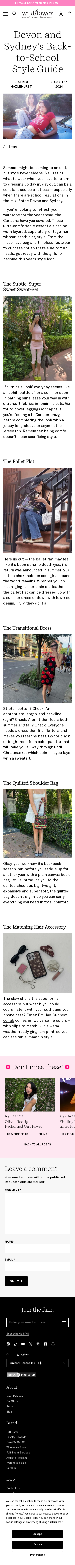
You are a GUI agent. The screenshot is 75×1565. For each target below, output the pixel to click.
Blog (9, 1411)
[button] (14, 14)
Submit (16, 1281)
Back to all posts (37, 1144)
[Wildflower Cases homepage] (37, 14)
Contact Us (13, 1488)
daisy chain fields (17, 1134)
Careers (11, 1467)
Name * (9, 1241)
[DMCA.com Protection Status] (37, 1375)
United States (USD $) (26, 1363)
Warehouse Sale (16, 1462)
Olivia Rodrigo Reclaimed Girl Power (23, 1124)
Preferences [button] (55, 1522)
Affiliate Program (16, 1457)
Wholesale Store (16, 1447)
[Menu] (5, 14)
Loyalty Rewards (16, 1437)
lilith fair (41, 1134)
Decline (37, 1544)
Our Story (12, 1401)
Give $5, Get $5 (16, 1442)
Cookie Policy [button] (31, 1518)
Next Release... (15, 1396)
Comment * (13, 1190)
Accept (37, 1534)
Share (13, 146)
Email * (10, 1259)
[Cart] (69, 14)
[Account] (60, 14)
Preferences (37, 1554)
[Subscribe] (64, 1322)
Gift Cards (12, 1432)
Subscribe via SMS (17, 1333)
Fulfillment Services (18, 1452)
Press (9, 1406)
